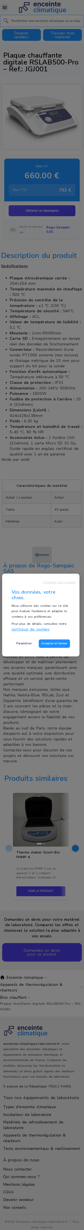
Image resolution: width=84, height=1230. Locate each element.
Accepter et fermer (54, 643)
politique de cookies (30, 629)
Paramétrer (24, 643)
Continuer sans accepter (59, 583)
